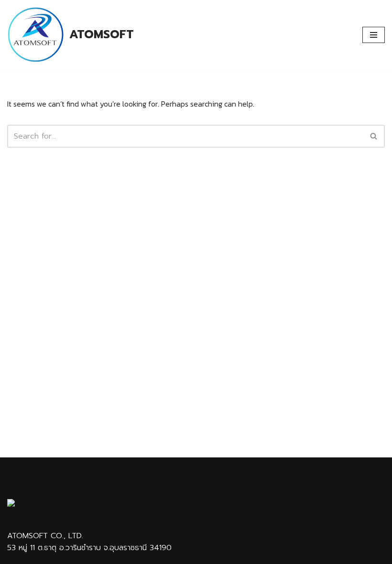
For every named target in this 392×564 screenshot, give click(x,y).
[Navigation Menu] (373, 35)
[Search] (374, 136)
